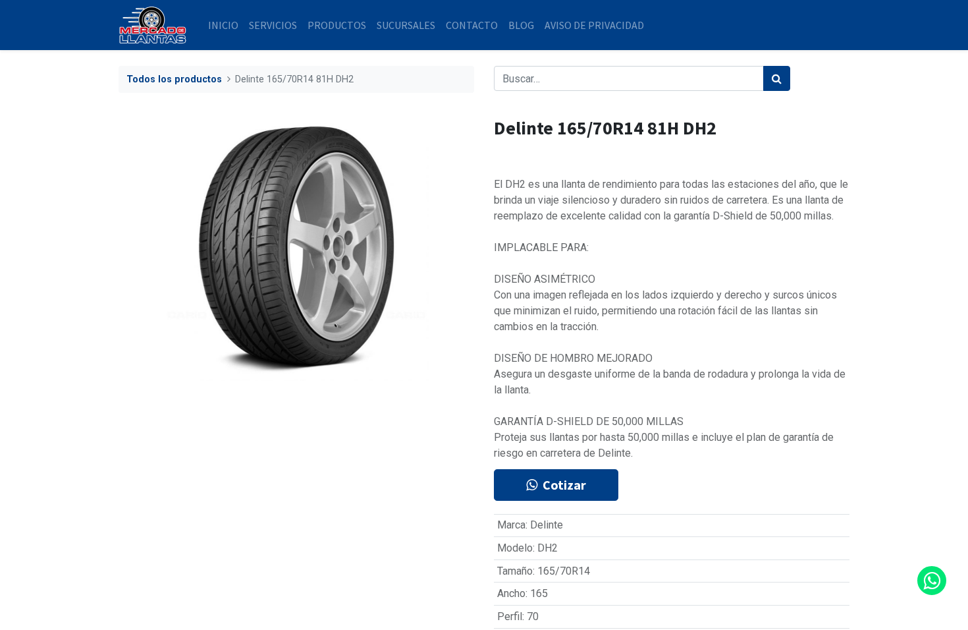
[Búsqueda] (776, 78)
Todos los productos (174, 79)
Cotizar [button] (564, 484)
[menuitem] (223, 25)
